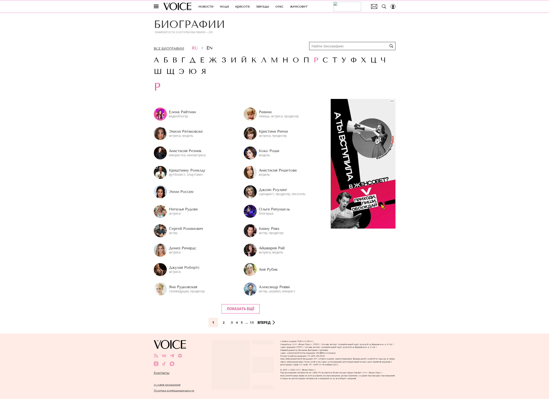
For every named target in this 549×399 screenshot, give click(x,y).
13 (252, 322)
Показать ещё (240, 308)
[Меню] (156, 6)
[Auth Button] (393, 6)
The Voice (177, 6)
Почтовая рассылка (374, 6)
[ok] (156, 363)
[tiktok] (164, 363)
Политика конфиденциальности (174, 390)
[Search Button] (384, 6)
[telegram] (172, 355)
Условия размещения (167, 384)
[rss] (156, 355)
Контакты (161, 373)
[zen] (180, 355)
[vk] (164, 355)
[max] (172, 363)
